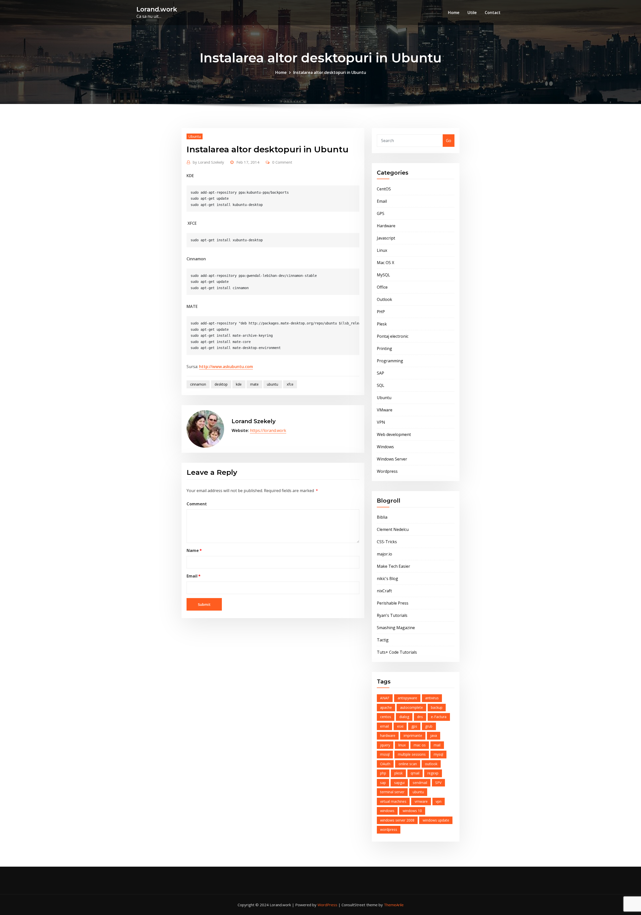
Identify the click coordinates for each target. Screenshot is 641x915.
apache (386, 707)
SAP (380, 373)
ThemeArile (394, 904)
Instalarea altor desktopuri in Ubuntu (329, 72)
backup (436, 707)
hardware (387, 735)
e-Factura (438, 716)
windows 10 (412, 810)
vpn (438, 801)
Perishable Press (392, 603)
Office (382, 287)
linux (402, 745)
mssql (385, 754)
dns (420, 716)
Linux (382, 250)
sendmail (420, 782)
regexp (432, 773)
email (384, 726)
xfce (290, 384)
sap (383, 782)
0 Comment (282, 162)
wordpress (388, 829)
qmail (415, 773)
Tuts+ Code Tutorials (397, 652)
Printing (384, 348)
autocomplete (411, 707)
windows (387, 810)
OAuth (385, 763)
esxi (400, 726)
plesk (398, 773)
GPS (380, 213)
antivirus (432, 698)
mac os (420, 745)
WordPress (327, 904)
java (433, 735)
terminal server (392, 791)
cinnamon (198, 384)
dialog (404, 716)
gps (414, 726)
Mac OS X (385, 262)
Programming (390, 361)
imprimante (413, 735)
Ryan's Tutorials (392, 615)
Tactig (383, 640)
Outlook (384, 299)
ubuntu (272, 384)
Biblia (382, 517)
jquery (385, 745)
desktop (221, 384)
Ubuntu (194, 136)
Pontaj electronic (392, 336)
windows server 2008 (397, 820)
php (383, 773)
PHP (381, 311)
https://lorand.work (268, 430)
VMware (384, 410)
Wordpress (387, 471)
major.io (384, 554)
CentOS (384, 189)
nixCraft (384, 591)
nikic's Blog (387, 578)
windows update (436, 820)
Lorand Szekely (208, 162)
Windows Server (392, 459)
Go (448, 140)
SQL (380, 385)
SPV (438, 782)
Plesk (382, 324)
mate (254, 384)
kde (239, 384)
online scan (408, 763)
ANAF (384, 698)
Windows (385, 446)
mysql (438, 754)
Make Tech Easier (393, 566)
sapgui (399, 782)
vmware (421, 801)
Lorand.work (156, 9)
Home (453, 12)
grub (428, 726)
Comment (197, 504)
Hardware (386, 225)
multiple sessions (412, 754)
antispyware (407, 698)
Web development (394, 434)
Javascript (386, 238)
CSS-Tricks (387, 541)
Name (194, 550)
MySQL (383, 275)
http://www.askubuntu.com (226, 366)
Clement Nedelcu (393, 529)
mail (437, 745)
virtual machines (393, 801)
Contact (493, 12)
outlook (431, 763)
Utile (472, 12)
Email (194, 576)
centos (385, 716)
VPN (381, 422)
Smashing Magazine (396, 627)
